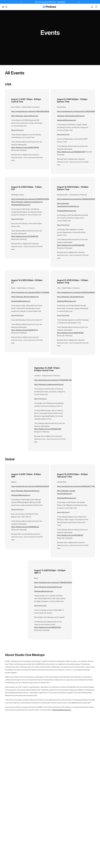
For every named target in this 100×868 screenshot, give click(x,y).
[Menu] (3, 7)
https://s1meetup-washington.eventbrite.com (27, 202)
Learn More (61, 2)
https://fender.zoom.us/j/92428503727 (47, 627)
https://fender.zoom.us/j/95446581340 (70, 152)
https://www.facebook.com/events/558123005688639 (76, 292)
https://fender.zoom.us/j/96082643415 (47, 429)
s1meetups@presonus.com (66, 120)
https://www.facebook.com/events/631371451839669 (76, 111)
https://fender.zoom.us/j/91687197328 (70, 333)
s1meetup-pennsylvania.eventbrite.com (70, 116)
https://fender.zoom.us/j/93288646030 (25, 527)
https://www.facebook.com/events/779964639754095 (53, 582)
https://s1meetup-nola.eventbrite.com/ (24, 116)
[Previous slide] (21, 1)
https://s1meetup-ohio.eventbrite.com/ (70, 296)
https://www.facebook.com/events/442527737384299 (30, 292)
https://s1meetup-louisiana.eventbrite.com (49, 384)
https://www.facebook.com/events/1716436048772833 (53, 380)
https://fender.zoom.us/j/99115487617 (70, 535)
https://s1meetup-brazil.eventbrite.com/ (48, 587)
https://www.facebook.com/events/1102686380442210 (76, 199)
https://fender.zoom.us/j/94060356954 (25, 147)
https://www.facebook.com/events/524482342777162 (76, 486)
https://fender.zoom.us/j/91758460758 (24, 236)
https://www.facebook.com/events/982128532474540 (30, 486)
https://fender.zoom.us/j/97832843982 (70, 245)
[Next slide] (78, 1)
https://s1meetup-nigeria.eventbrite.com (25, 491)
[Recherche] (6, 7)
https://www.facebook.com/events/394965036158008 (30, 199)
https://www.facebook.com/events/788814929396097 (30, 111)
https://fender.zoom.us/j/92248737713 (24, 330)
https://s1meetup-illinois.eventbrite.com (25, 296)
